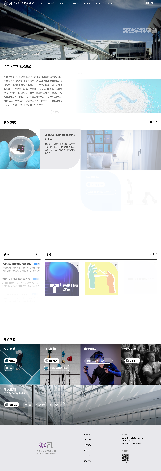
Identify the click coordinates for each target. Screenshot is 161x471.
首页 (40, 3)
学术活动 (63, 3)
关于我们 (111, 3)
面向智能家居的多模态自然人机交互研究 (106, 151)
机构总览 (53, 360)
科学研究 (75, 3)
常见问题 (90, 349)
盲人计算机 (15, 184)
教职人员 (13, 404)
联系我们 (133, 360)
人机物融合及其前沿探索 (57, 368)
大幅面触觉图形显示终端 (18, 192)
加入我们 (99, 3)
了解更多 (56, 111)
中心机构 (50, 349)
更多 (152, 122)
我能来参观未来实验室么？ (98, 360)
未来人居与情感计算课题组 (103, 144)
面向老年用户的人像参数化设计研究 (102, 189)
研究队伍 (87, 3)
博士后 (9, 368)
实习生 (42, 404)
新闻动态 (51, 3)
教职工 (12, 360)
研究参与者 (58, 404)
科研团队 (10, 349)
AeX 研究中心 (97, 181)
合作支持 (130, 349)
